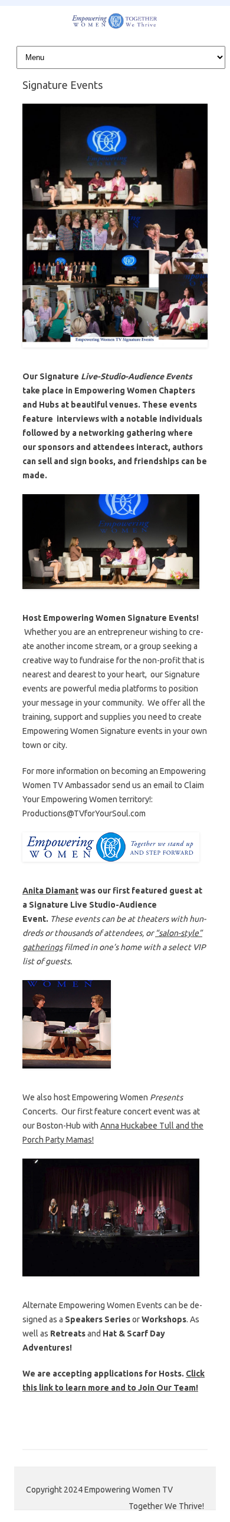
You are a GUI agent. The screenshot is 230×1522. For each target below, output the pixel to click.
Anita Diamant (50, 890)
